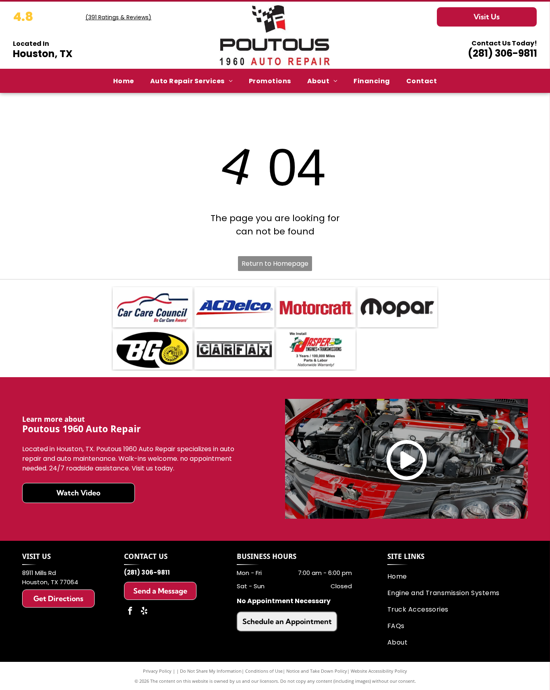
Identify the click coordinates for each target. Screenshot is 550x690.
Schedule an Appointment (287, 621)
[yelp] (144, 612)
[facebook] (130, 612)
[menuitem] (123, 81)
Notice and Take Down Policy (316, 671)
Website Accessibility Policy (379, 671)
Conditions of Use (264, 671)
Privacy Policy (157, 671)
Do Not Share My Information (211, 671)
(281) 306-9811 (502, 53)
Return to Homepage (275, 263)
